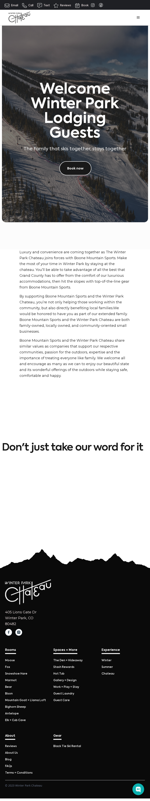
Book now (75, 168)
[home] (19, 17)
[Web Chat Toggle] (138, 789)
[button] (138, 18)
